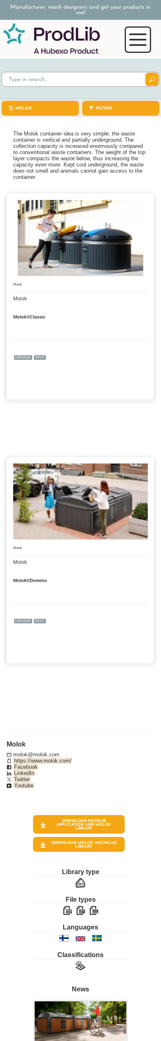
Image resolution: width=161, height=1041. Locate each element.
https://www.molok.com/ (42, 761)
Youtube (23, 785)
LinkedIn (24, 773)
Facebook (26, 767)
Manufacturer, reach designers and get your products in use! (80, 10)
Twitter (22, 779)
